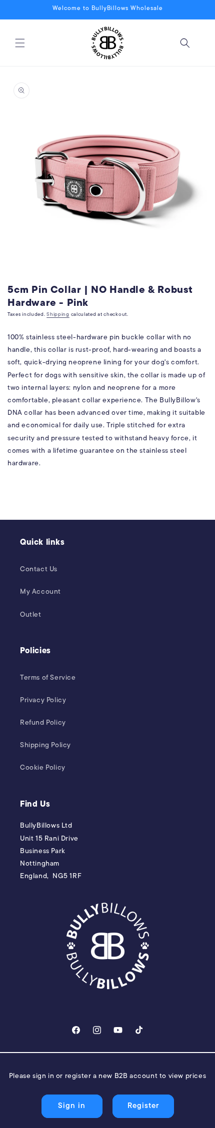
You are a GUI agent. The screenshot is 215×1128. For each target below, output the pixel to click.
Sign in (72, 1106)
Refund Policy (43, 723)
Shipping (58, 314)
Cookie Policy (43, 768)
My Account (40, 592)
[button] (20, 43)
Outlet (31, 615)
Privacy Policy (43, 700)
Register (143, 1106)
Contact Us (39, 569)
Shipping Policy (45, 745)
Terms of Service (48, 678)
